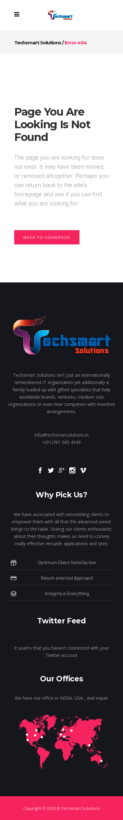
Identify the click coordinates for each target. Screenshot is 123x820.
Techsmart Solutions (37, 43)
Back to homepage (46, 237)
